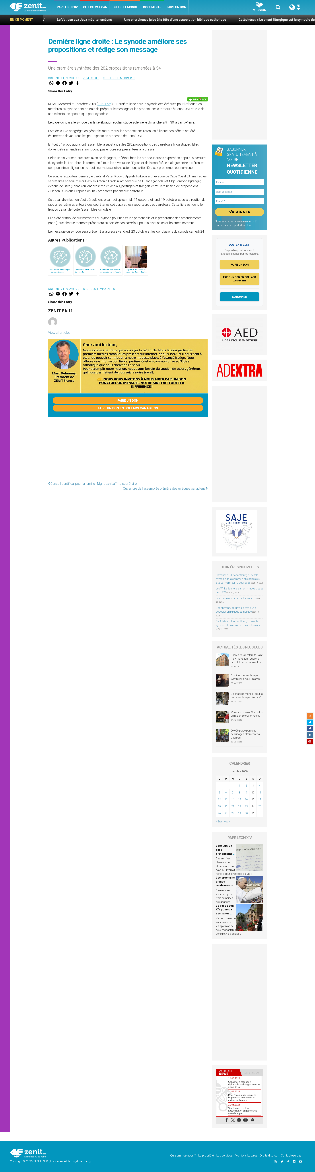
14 (232, 799)
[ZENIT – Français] (31, 7)
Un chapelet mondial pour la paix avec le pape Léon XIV (247, 695)
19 (219, 806)
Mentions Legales (246, 1155)
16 (246, 799)
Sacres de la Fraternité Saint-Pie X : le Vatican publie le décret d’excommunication (247, 659)
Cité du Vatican (95, 7)
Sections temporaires (119, 78)
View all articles (59, 332)
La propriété (206, 1155)
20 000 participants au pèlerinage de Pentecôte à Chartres (245, 734)
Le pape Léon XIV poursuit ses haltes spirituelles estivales (225, 913)
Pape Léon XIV (67, 7)
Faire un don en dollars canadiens (128, 408)
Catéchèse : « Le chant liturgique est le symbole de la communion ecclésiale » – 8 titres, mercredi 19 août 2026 (239, 579)
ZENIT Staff (91, 78)
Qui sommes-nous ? (183, 1155)
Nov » (226, 821)
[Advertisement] (128, 448)
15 (239, 799)
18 (259, 799)
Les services (224, 1155)
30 (246, 813)
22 (239, 806)
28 (232, 813)
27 (226, 813)
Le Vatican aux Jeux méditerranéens (236, 598)
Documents (152, 7)
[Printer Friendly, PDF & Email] (197, 99)
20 (226, 806)
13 (226, 799)
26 (219, 813)
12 (219, 799)
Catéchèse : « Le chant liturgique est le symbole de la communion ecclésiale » (250, 19)
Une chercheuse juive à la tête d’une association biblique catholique (129, 19)
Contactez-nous (291, 1155)
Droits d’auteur (269, 1155)
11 (259, 792)
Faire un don (176, 7)
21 (232, 806)
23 (246, 806)
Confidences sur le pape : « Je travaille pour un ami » (246, 677)
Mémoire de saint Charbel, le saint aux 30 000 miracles (247, 714)
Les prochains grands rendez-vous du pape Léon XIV (225, 885)
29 (239, 813)
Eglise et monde (125, 7)
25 (259, 806)
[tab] (228, 1072)
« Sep (219, 821)
